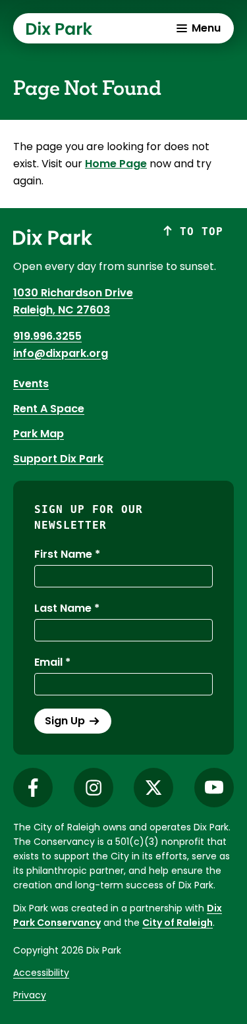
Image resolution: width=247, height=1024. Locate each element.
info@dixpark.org (60, 353)
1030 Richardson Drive (73, 292)
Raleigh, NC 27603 (61, 309)
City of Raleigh (177, 922)
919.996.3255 (47, 336)
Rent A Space (48, 408)
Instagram (93, 787)
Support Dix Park (58, 458)
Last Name (63, 608)
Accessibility (41, 972)
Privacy (29, 995)
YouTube (214, 787)
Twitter (153, 787)
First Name (63, 554)
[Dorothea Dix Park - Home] (59, 28)
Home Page (116, 163)
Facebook (33, 787)
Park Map (38, 433)
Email (48, 662)
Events (31, 383)
